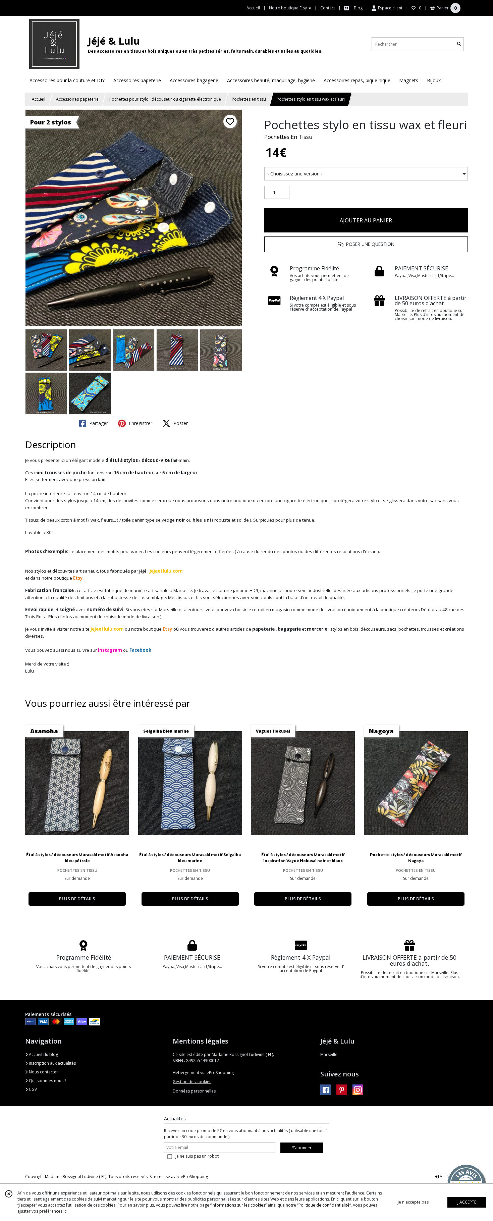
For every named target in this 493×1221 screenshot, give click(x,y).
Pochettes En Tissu (288, 137)
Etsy (78, 578)
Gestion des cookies (192, 1081)
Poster (180, 423)
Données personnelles (194, 1091)
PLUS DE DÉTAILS (77, 899)
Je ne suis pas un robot (197, 1156)
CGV (32, 1089)
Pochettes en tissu (249, 99)
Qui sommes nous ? (47, 1080)
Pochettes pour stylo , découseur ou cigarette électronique (165, 99)
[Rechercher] (459, 44)
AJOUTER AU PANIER (366, 220)
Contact (327, 8)
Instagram (110, 650)
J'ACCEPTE (466, 1202)
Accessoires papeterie (77, 99)
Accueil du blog (43, 1054)
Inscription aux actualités (52, 1063)
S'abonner (302, 1148)
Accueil (38, 99)
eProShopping (194, 1176)
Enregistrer (139, 423)
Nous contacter (43, 1072)
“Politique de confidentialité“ (324, 1205)
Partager (98, 423)
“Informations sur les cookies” (238, 1205)
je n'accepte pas (413, 1202)
